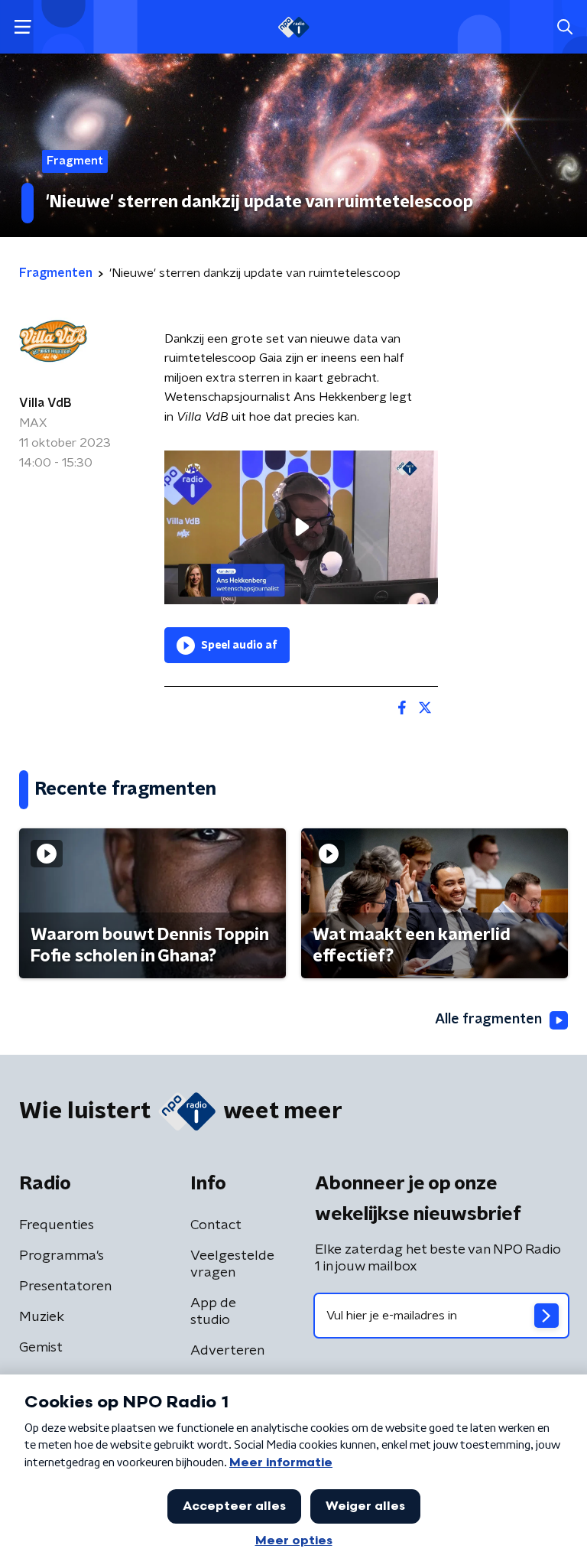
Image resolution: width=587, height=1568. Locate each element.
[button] (22, 27)
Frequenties (56, 1225)
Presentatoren (65, 1286)
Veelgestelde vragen (232, 1264)
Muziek (41, 1317)
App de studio (213, 1311)
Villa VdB (45, 403)
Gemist (41, 1348)
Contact (216, 1225)
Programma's (61, 1256)
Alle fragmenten (488, 1019)
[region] (301, 527)
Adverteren (227, 1351)
